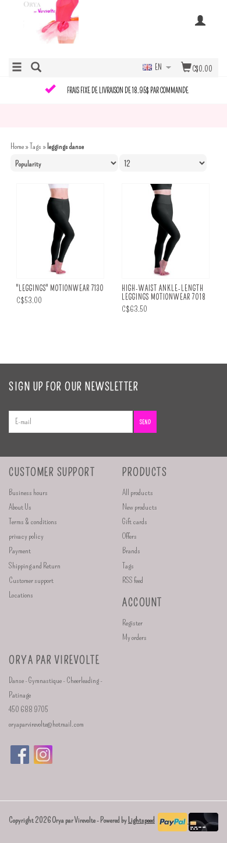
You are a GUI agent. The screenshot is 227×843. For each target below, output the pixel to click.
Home (17, 146)
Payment (20, 551)
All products (137, 492)
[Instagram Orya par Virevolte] (43, 754)
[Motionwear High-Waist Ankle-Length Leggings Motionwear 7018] (165, 231)
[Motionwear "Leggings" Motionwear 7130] (60, 231)
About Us (20, 507)
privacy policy (26, 536)
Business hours (28, 492)
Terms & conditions (33, 522)
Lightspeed (141, 820)
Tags (35, 146)
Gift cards (134, 522)
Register (132, 623)
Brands (131, 551)
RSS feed (132, 580)
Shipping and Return (35, 566)
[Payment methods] (173, 821)
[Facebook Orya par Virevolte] (19, 754)
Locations (21, 595)
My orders (134, 637)
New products (139, 507)
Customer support (31, 580)
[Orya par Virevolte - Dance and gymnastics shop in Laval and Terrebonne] (61, 28)
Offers (129, 536)
